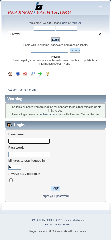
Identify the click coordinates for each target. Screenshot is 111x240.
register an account (51, 114)
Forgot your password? (55, 196)
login (64, 22)
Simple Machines (74, 220)
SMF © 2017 (54, 220)
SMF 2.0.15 (38, 220)
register (76, 22)
